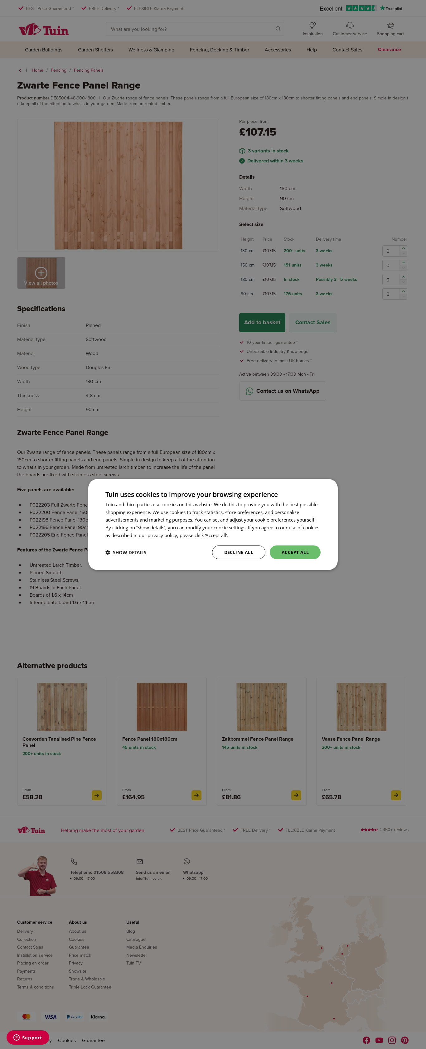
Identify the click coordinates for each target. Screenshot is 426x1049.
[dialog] (213, 524)
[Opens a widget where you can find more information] (27, 1038)
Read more (241, 535)
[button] (125, 552)
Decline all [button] (238, 552)
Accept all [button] (295, 552)
